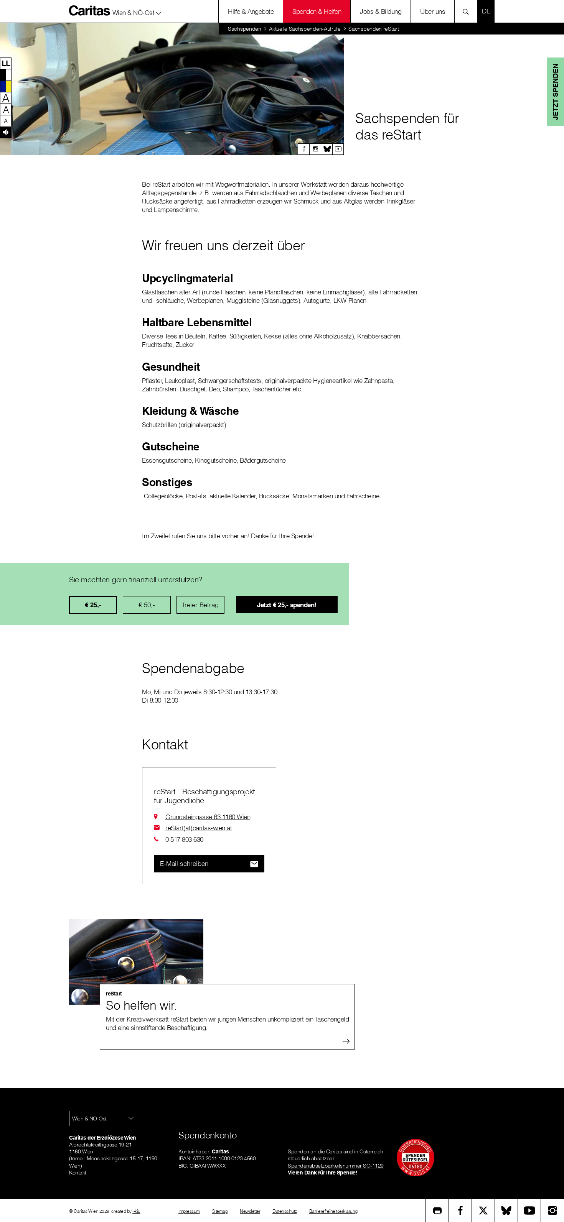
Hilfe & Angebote (251, 11)
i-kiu (136, 1211)
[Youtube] (338, 149)
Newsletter (250, 1211)
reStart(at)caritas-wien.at (198, 828)
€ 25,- (93, 605)
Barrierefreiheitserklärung (333, 1211)
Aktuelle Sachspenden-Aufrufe (305, 28)
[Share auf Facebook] (460, 1210)
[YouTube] (529, 1210)
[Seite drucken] (437, 1210)
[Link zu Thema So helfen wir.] (136, 962)
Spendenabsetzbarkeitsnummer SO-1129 (336, 1165)
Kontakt (77, 1172)
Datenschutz (284, 1211)
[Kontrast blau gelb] (6, 86)
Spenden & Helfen (316, 11)
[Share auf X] (483, 1210)
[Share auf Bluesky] (506, 1210)
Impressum (189, 1211)
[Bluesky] (326, 149)
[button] (137, 11)
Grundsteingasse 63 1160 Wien (207, 817)
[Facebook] (303, 149)
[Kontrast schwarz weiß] (6, 74)
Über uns (432, 11)
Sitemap (220, 1211)
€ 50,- (147, 605)
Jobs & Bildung (380, 11)
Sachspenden (244, 28)
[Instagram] (315, 149)
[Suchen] (467, 11)
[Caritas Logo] (89, 10)
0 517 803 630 (184, 839)
